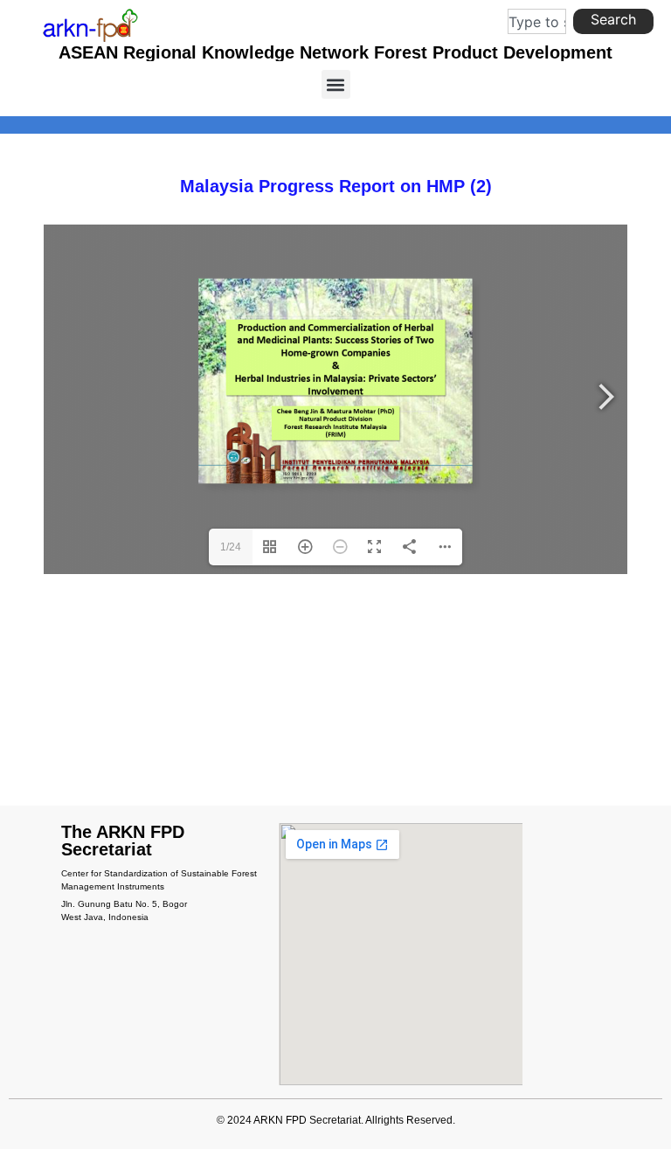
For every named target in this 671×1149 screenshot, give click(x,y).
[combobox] (537, 21)
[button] (336, 84)
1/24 (230, 547)
